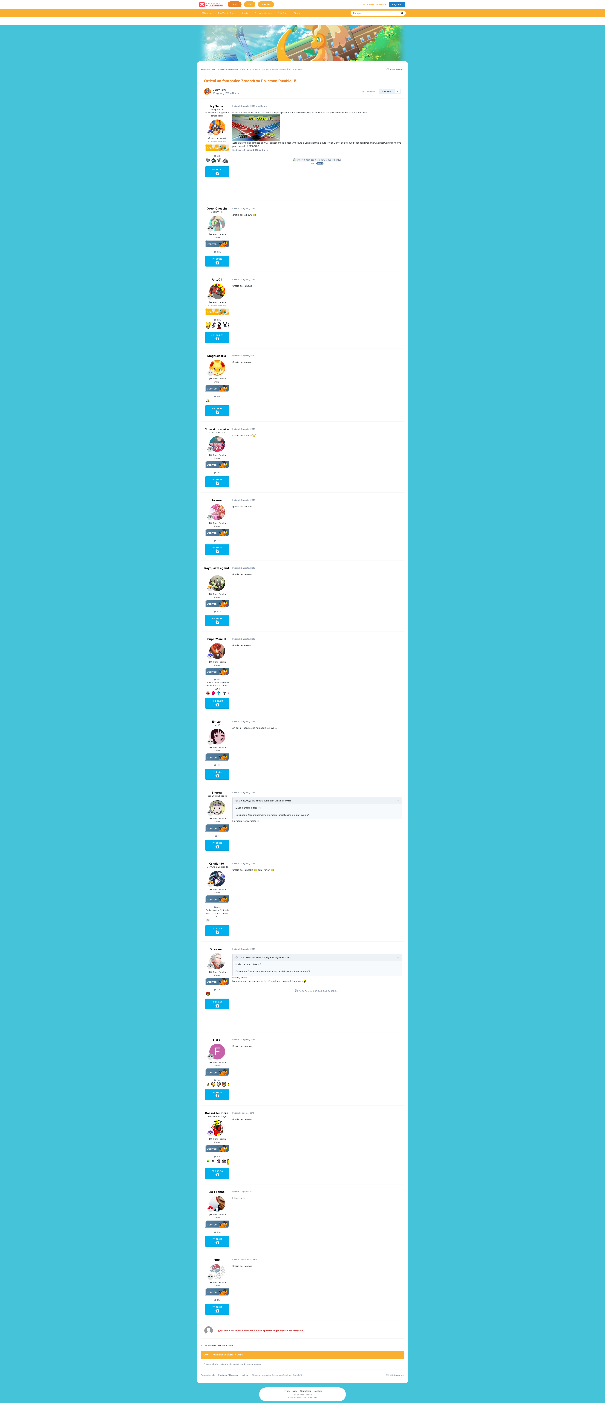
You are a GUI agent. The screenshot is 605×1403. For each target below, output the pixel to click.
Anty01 (217, 279)
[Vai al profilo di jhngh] (217, 1271)
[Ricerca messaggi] (402, 13)
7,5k (218, 679)
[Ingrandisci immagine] (256, 127)
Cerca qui (390, 13)
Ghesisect (217, 949)
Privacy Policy (290, 1391)
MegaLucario (216, 356)
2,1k (218, 989)
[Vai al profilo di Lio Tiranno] (217, 1204)
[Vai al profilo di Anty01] (217, 291)
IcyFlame (221, 89)
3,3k (218, 252)
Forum (235, 4)
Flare (216, 1039)
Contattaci (305, 1391)
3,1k (218, 156)
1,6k (218, 472)
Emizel (216, 721)
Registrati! (397, 4)
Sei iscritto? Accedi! (374, 4)
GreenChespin (217, 208)
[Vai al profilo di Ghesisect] (217, 961)
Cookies (318, 1391)
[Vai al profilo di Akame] (217, 512)
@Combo (320, 163)
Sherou (217, 792)
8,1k (218, 1156)
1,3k (218, 540)
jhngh (217, 1259)
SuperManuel (216, 639)
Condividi (369, 91)
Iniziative (245, 13)
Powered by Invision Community (302, 1397)
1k (218, 836)
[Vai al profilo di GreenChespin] (217, 223)
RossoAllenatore (216, 1113)
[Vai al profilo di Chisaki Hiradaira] (217, 444)
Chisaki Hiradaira (217, 429)
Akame (217, 500)
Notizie (235, 93)
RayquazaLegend (216, 568)
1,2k (218, 765)
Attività (297, 13)
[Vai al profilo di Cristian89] (217, 878)
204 (218, 1232)
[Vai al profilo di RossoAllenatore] (217, 1128)
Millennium (207, 13)
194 (218, 1300)
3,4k (218, 611)
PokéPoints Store (226, 13)
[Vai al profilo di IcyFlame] (207, 91)
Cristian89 (216, 863)
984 (218, 396)
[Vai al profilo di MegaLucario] (217, 368)
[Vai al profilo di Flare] (217, 1051)
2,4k (218, 1080)
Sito (249, 4)
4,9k (218, 907)
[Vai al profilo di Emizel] (217, 736)
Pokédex (266, 4)
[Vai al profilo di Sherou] (217, 807)
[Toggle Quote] (237, 800)
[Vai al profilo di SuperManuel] (217, 651)
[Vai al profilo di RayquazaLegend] (217, 583)
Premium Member (263, 13)
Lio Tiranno (217, 1191)
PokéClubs (283, 13)
